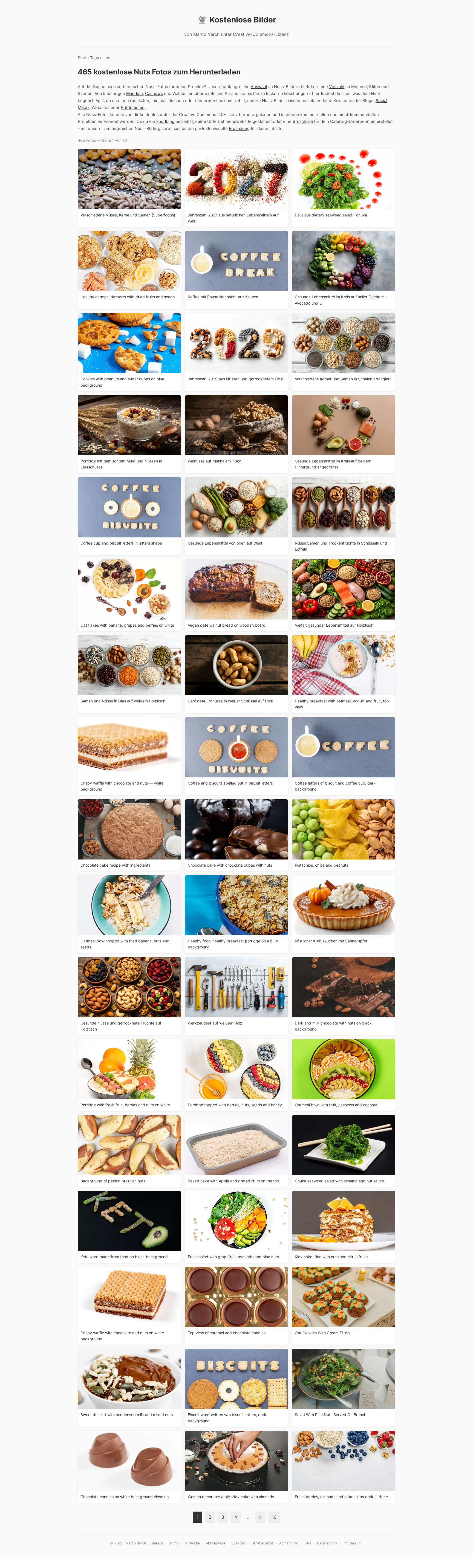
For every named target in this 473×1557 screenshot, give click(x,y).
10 (274, 1517)
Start (82, 57)
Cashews (154, 93)
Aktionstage (215, 1543)
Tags (94, 57)
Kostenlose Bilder (243, 19)
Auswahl (259, 86)
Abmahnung (288, 1543)
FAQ (307, 1543)
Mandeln (134, 93)
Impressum (353, 1543)
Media (84, 107)
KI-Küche (192, 1543)
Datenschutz (327, 1543)
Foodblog (165, 121)
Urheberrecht (262, 1543)
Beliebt (157, 1543)
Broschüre (303, 121)
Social (381, 100)
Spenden (238, 1543)
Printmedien (133, 107)
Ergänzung (239, 128)
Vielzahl (336, 86)
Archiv (174, 1543)
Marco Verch (136, 1543)
